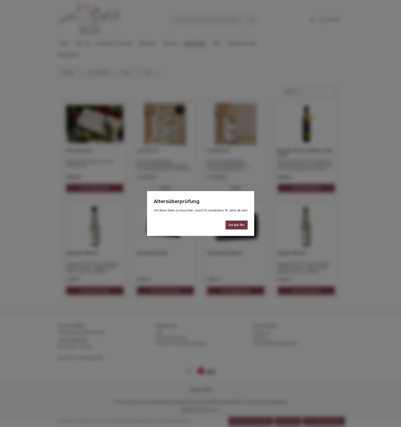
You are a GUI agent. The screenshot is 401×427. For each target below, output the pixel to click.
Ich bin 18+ (237, 225)
